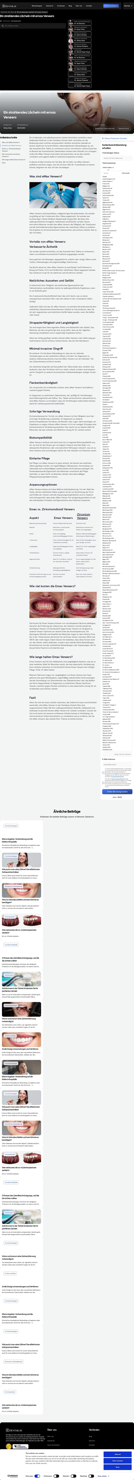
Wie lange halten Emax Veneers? (13, 160)
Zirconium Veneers (83, 516)
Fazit (3, 163)
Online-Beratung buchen (117, 791)
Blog (70, 6)
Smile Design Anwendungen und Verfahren (20, 1049)
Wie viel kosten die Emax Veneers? (11, 155)
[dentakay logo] (9, 5)
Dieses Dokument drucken (116, 138)
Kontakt (89, 6)
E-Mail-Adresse (108, 759)
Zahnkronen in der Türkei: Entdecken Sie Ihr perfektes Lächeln (20, 990)
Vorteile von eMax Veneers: (12, 146)
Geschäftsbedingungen (117, 776)
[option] (117, 179)
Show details (102, 1476)
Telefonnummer (109, 163)
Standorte (49, 6)
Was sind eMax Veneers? (11, 142)
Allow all (118, 1454)
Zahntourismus (123, 129)
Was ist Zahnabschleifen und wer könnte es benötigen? (20, 901)
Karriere (92, 1441)
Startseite (4, 12)
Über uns (50, 1436)
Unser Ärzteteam (53, 1445)
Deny (117, 1467)
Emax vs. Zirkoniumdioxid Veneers (11, 150)
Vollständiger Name (110, 153)
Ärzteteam (61, 6)
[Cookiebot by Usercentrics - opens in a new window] (12, 1476)
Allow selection (117, 1461)
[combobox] (108, 168)
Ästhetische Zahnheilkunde (105, 129)
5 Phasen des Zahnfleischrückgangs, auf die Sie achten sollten (20, 959)
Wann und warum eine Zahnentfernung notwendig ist (19, 1020)
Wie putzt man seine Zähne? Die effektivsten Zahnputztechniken (21, 871)
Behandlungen (37, 6)
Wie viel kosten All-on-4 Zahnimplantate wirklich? (19, 931)
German (127, 6)
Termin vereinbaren (111, 6)
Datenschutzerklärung (118, 779)
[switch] (56, 1476)
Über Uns (79, 6)
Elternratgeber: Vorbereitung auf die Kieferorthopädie (17, 840)
